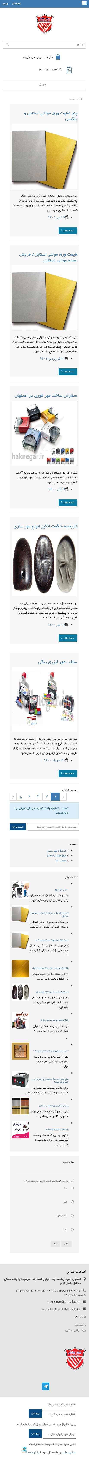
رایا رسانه (33, 1452)
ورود (5, 3)
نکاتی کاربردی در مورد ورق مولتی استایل (50, 968)
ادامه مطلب (68, 230)
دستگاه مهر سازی (56, 851)
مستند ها (61, 860)
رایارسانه (80, 1325)
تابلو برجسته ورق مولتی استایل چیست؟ (50, 1051)
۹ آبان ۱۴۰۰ (56, 489)
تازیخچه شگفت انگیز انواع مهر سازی (45, 526)
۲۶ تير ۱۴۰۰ (56, 624)
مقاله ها (72, 99)
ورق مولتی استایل (56, 856)
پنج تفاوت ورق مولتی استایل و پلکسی (50, 116)
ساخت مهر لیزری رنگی (57, 662)
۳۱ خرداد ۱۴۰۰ (54, 760)
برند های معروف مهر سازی (57, 1129)
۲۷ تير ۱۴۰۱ (56, 217)
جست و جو (17, 827)
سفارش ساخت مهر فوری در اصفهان (46, 395)
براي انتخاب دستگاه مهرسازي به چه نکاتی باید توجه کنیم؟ (50, 1080)
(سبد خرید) (38, 57)
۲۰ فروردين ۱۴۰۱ (52, 358)
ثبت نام (16, 3)
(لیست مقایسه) (51, 69)
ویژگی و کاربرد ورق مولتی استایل (53, 1106)
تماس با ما (47, 1309)
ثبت (55, 1244)
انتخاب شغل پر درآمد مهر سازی (54, 1020)
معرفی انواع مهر (61, 890)
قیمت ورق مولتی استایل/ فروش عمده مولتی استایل (48, 257)
